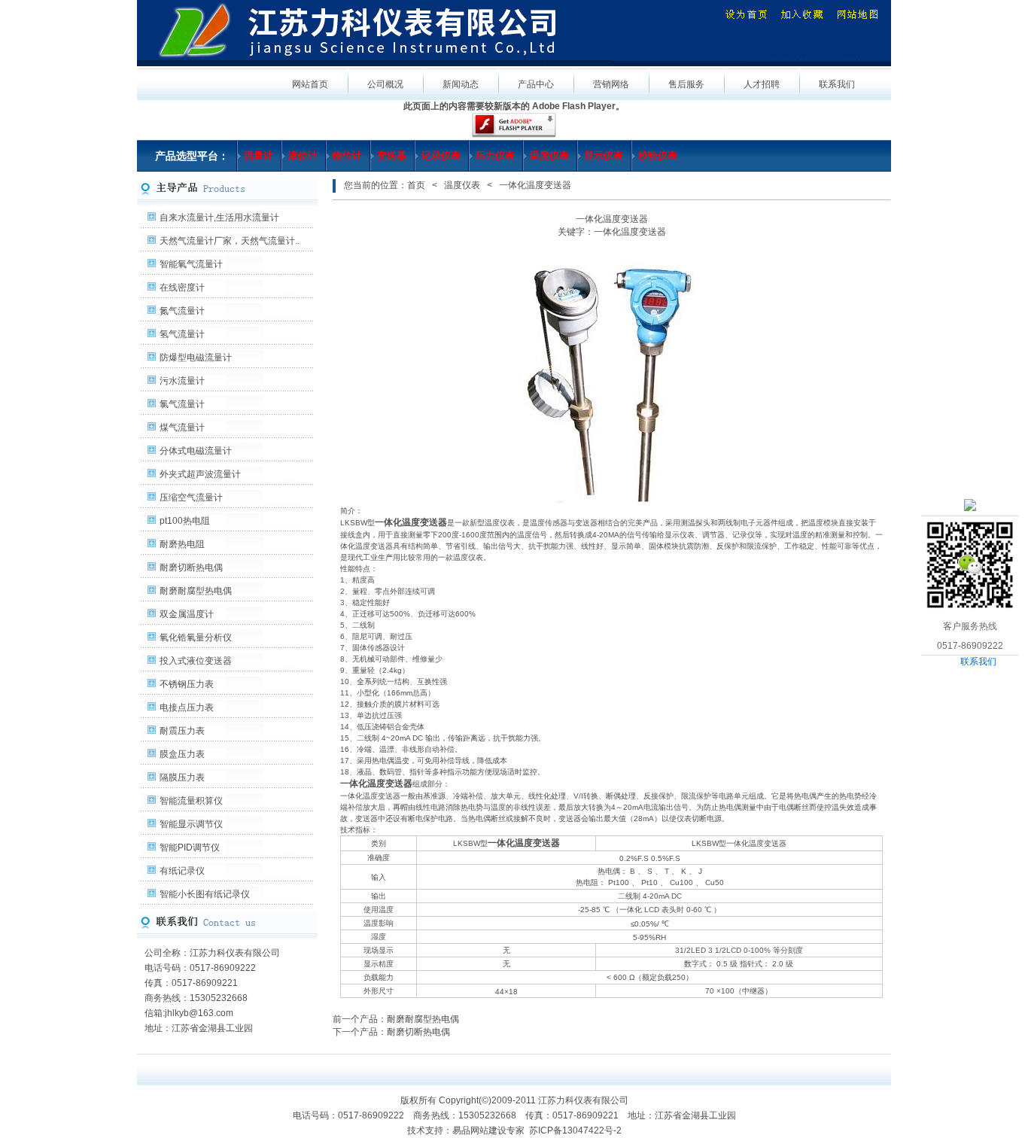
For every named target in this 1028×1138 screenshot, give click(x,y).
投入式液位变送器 (196, 661)
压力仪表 (495, 155)
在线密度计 (182, 287)
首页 (416, 185)
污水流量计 (182, 381)
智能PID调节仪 (190, 847)
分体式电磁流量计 (196, 451)
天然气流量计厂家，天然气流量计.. (230, 241)
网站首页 (310, 84)
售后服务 (686, 84)
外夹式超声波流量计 (200, 474)
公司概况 (385, 84)
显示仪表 (603, 155)
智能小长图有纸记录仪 (205, 894)
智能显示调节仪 (191, 824)
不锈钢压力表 (187, 684)
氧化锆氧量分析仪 (196, 637)
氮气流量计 (182, 311)
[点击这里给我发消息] (970, 504)
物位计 (347, 155)
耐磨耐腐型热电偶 (196, 591)
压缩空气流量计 (191, 497)
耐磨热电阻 (182, 544)
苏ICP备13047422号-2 (575, 1130)
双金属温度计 (187, 614)
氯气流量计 (182, 404)
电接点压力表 (187, 707)
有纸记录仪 (182, 871)
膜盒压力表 (182, 754)
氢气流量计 (182, 334)
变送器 (391, 155)
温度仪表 (549, 155)
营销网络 (611, 84)
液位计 (303, 155)
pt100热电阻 (185, 521)
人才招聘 (762, 84)
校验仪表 (657, 155)
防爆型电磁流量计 (196, 357)
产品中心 (536, 84)
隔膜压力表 (182, 777)
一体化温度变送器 (376, 783)
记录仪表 (441, 155)
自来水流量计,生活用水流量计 (219, 217)
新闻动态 (461, 84)
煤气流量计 (182, 427)
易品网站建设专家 (488, 1130)
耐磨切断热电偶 (191, 567)
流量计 (258, 155)
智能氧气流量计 (191, 264)
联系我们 (978, 661)
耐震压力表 (182, 731)
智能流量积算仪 (191, 801)
